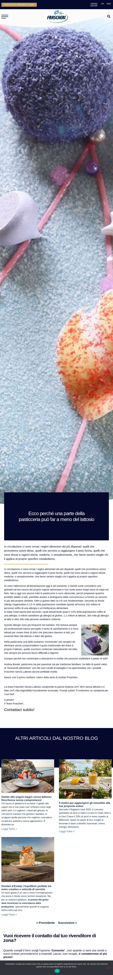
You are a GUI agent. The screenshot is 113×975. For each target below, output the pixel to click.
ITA (102, 4)
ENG (109, 4)
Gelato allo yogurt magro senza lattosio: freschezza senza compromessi (26, 798)
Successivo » (67, 922)
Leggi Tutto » (9, 829)
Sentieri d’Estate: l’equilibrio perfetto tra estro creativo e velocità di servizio (26, 888)
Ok (57, 971)
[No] (108, 967)
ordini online (93, 5)
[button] (109, 16)
